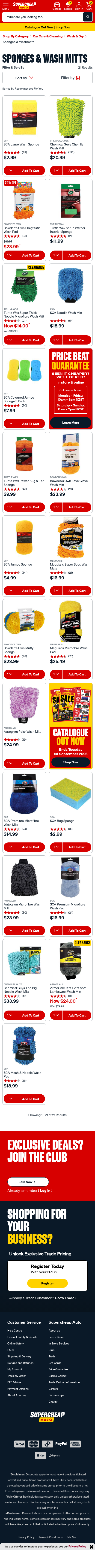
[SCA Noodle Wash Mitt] (70, 285)
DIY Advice (14, 1382)
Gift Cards (55, 1363)
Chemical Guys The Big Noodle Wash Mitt (20, 990)
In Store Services (59, 1343)
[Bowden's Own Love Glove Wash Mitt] (70, 454)
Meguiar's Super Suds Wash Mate (69, 566)
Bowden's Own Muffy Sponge (18, 650)
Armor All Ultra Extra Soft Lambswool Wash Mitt (68, 990)
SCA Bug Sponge (62, 821)
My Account (14, 1369)
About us (54, 1330)
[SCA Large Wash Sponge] (24, 117)
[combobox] (10, 170)
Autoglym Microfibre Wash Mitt (23, 906)
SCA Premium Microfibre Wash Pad (67, 906)
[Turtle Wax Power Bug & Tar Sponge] (24, 454)
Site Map (72, 1537)
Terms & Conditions (51, 1537)
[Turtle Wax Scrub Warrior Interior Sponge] (70, 200)
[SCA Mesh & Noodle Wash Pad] (24, 1045)
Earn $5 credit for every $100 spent (48, 27)
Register (47, 1283)
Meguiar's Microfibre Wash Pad (69, 650)
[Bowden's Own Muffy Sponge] (24, 621)
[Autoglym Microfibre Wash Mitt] (24, 877)
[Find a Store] (68, 4)
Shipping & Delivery (19, 1356)
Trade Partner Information (64, 1382)
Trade (52, 1356)
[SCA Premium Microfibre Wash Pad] (70, 877)
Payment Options (18, 1389)
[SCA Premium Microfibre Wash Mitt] (24, 793)
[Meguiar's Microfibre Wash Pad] (70, 621)
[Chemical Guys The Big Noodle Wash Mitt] (24, 961)
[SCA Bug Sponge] (70, 793)
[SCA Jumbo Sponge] (24, 537)
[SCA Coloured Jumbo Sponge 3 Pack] (24, 370)
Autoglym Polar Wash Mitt (22, 732)
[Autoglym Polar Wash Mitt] (24, 704)
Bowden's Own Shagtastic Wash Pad (22, 230)
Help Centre (14, 1330)
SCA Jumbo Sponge (18, 564)
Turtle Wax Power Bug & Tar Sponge (24, 483)
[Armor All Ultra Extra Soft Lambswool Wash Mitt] (70, 961)
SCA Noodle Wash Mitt (66, 313)
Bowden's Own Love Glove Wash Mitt (69, 483)
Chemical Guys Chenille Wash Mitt (66, 146)
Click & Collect (57, 1376)
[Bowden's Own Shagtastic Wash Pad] (24, 200)
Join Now (26, 1182)
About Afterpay (16, 1395)
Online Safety (15, 1343)
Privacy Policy (77, 1546)
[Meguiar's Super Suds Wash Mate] (70, 537)
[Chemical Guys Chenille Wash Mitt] (70, 117)
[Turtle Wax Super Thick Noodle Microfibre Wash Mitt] (24, 285)
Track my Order (16, 1376)
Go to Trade (64, 1298)
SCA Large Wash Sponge (21, 144)
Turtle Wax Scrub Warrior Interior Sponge (67, 230)
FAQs (10, 1350)
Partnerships (56, 1395)
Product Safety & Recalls (22, 1337)
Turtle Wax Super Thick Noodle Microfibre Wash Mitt (24, 315)
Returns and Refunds (20, 1363)
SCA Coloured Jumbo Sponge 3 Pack (19, 399)
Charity (53, 1402)
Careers (53, 1389)
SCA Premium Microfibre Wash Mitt (21, 823)
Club (51, 1350)
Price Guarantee (58, 1369)
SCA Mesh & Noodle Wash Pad (22, 1075)
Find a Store (56, 1337)
